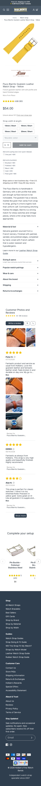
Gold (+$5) (9, 171)
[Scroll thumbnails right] (32, 337)
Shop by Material (13, 624)
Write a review (14, 323)
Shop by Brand (12, 620)
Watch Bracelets (13, 609)
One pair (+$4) (10, 154)
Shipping (7, 285)
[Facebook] (7, 744)
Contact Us (11, 668)
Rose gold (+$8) (10, 174)
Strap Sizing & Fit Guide (16, 642)
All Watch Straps (13, 605)
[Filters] (27, 323)
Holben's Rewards (14, 683)
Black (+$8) (9, 168)
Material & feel (9, 227)
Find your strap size (24, 115)
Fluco (13, 95)
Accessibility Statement (16, 690)
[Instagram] (11, 744)
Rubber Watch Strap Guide (17, 657)
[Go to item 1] (16, 337)
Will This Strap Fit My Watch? (19, 646)
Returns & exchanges (12, 291)
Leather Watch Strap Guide (18, 653)
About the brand (10, 279)
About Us (10, 701)
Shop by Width (12, 628)
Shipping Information (15, 675)
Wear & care (8, 273)
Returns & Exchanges (15, 679)
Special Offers (12, 687)
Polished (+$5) (10, 165)
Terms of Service (13, 712)
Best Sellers (11, 613)
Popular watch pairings (13, 267)
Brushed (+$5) (10, 163)
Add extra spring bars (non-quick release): (17, 152)
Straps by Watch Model (16, 650)
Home (15, 18)
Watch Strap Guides (14, 638)
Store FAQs (11, 672)
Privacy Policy (12, 708)
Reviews (9, 705)
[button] (9, 101)
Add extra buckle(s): (10, 160)
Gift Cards (10, 616)
